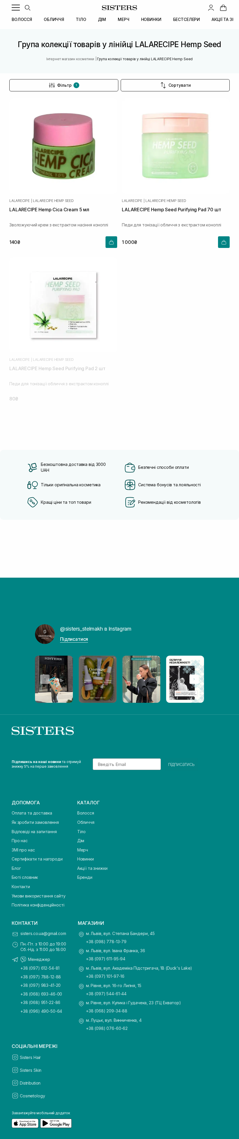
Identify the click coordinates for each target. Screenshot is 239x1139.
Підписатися (74, 639)
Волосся (85, 812)
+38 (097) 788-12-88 (40, 976)
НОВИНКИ (151, 19)
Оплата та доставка (32, 812)
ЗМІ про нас (23, 849)
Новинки (85, 858)
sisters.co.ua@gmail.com (43, 933)
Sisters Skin (30, 1070)
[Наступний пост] (194, 679)
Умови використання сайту (39, 895)
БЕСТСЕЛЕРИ (186, 19)
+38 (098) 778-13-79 (106, 941)
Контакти (21, 886)
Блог (16, 868)
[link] (223, 7)
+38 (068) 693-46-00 (41, 993)
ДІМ (102, 19)
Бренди (84, 877)
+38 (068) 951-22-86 (40, 1002)
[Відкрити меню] (16, 7)
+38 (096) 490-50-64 (41, 1011)
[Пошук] (27, 7)
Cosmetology (32, 1095)
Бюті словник (25, 877)
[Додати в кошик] (111, 242)
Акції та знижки (92, 868)
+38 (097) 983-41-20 (40, 985)
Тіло (81, 831)
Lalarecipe (19, 201)
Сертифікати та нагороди (37, 858)
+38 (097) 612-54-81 (39, 968)
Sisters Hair (30, 1057)
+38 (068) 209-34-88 (106, 1010)
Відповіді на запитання (34, 831)
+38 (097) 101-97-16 (105, 976)
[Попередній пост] (45, 679)
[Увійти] (211, 7)
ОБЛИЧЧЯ (54, 19)
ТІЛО (81, 19)
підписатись (181, 764)
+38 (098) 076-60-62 (107, 1028)
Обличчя (85, 822)
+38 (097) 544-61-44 (106, 993)
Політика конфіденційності (38, 904)
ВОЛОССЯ (22, 19)
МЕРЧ (123, 19)
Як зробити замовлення (35, 822)
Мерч (82, 849)
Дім (81, 840)
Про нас (20, 840)
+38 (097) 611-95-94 (105, 958)
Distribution (30, 1083)
